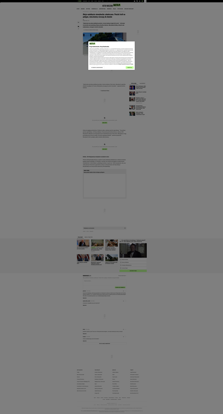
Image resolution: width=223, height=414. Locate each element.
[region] (111, 55)
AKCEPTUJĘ (129, 67)
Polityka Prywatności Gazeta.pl (124, 64)
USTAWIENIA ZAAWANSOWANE (97, 67)
